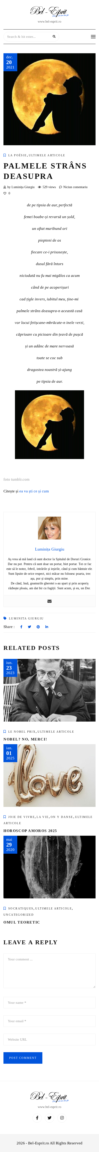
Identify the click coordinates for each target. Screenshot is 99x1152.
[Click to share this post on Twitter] (29, 627)
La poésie (17, 155)
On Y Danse (62, 817)
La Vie (43, 817)
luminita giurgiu (26, 618)
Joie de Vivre (21, 817)
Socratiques (20, 908)
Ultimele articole (47, 155)
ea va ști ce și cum (34, 491)
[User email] (49, 601)
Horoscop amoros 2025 (30, 831)
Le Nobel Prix (22, 731)
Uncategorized (18, 914)
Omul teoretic (21, 922)
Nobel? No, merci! (25, 739)
